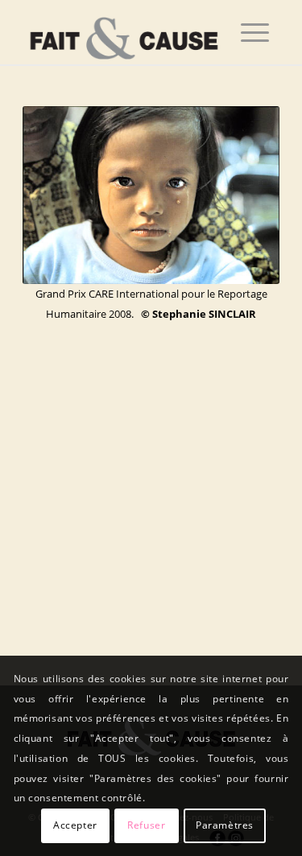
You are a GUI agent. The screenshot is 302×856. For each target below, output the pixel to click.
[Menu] (254, 32)
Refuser (146, 825)
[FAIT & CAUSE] (125, 32)
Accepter (75, 825)
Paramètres (225, 825)
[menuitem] (254, 32)
